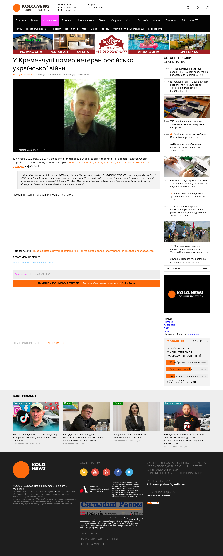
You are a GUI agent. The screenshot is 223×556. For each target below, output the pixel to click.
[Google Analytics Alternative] (153, 503)
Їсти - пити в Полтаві (76, 28)
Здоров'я (143, 20)
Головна (21, 20)
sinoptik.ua (193, 334)
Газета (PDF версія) (36, 28)
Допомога (170, 20)
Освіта (156, 20)
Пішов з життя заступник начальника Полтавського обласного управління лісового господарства (93, 251)
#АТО (16, 262)
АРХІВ (19, 28)
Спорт (129, 20)
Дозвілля (67, 20)
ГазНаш (105, 28)
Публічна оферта (92, 544)
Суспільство (50, 20)
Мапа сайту (88, 533)
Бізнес (102, 20)
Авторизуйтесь (56, 343)
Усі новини (173, 268)
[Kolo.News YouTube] (187, 294)
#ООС (52, 262)
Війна (94, 28)
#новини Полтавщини (34, 262)
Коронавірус (155, 28)
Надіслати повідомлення (99, 538)
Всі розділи (188, 20)
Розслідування (85, 20)
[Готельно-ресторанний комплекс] (111, 44)
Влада (34, 20)
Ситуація (116, 20)
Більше (197, 341)
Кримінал (56, 28)
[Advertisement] (86, 221)
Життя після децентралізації (128, 28)
